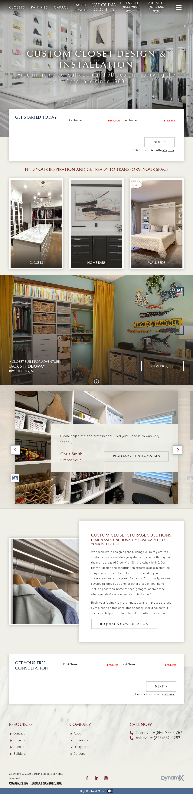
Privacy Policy (18, 782)
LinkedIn (96, 778)
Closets (17, 7)
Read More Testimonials (136, 456)
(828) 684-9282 (156, 7)
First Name (74, 120)
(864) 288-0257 (130, 7)
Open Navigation (178, 8)
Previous (15, 450)
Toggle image (15, 478)
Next (158, 142)
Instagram (106, 778)
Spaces (18, 747)
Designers (81, 747)
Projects (19, 740)
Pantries (39, 7)
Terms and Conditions (46, 782)
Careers (79, 753)
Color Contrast (110, 791)
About (78, 733)
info (96, 381)
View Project (162, 366)
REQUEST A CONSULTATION (124, 624)
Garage (61, 7)
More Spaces (81, 7)
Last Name (130, 120)
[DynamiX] (172, 778)
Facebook (87, 778)
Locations (81, 740)
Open (179, 291)
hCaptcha (168, 150)
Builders (19, 753)
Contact (19, 733)
